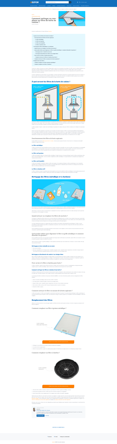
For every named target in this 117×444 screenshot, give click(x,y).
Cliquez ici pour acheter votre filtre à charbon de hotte (58, 386)
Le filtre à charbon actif (40, 44)
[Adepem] (34, 2)
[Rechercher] (70, 2)
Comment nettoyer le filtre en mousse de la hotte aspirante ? (47, 58)
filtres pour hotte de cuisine (48, 140)
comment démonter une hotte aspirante (63, 399)
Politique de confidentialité (64, 436)
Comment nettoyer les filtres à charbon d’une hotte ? (46, 57)
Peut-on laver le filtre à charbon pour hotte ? (44, 55)
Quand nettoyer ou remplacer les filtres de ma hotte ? (46, 48)
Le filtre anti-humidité (40, 42)
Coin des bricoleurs (44, 9)
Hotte (50, 9)
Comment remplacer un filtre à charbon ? (43, 64)
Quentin (50, 31)
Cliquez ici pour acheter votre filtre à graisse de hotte (58, 341)
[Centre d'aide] (77, 2)
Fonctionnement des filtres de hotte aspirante (44, 37)
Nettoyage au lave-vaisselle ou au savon (43, 51)
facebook (50, 436)
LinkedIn (47, 415)
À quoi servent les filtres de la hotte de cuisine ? (44, 35)
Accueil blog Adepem (36, 9)
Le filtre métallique (39, 39)
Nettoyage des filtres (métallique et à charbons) (43, 46)
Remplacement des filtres (39, 60)
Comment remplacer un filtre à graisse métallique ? (45, 62)
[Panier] (79, 2)
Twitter (56, 436)
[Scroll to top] (114, 242)
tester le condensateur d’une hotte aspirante (40, 399)
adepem (53, 442)
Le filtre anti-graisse (39, 41)
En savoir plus (40, 415)
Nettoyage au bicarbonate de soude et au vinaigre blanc (46, 53)
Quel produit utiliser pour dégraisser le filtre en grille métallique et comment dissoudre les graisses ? (55, 50)
